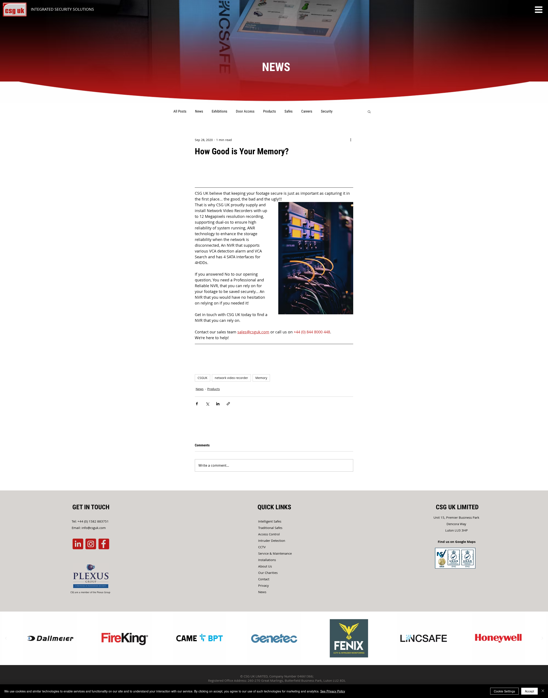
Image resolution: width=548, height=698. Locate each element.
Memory (261, 378)
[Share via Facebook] (197, 404)
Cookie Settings (504, 691)
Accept (529, 691)
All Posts (179, 111)
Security (326, 111)
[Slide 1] (274, 92)
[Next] (524, 92)
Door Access (245, 111)
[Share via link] (228, 404)
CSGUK (202, 378)
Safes (288, 111)
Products (269, 111)
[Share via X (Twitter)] (207, 404)
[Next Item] (542, 638)
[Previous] (24, 92)
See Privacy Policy (332, 691)
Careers (306, 111)
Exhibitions (219, 111)
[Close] (542, 691)
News (199, 111)
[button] (539, 9)
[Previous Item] (6, 638)
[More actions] (350, 139)
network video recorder (231, 378)
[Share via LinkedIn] (218, 404)
